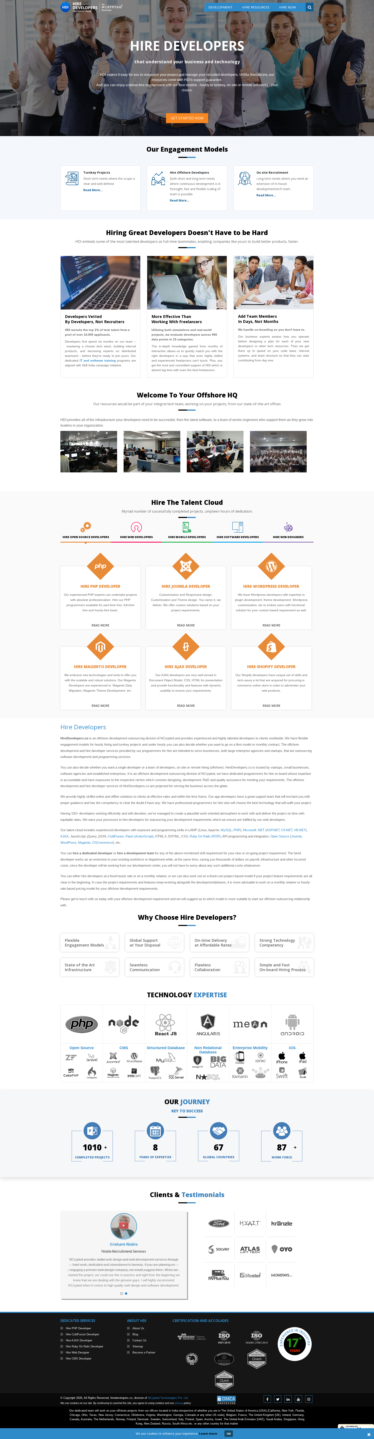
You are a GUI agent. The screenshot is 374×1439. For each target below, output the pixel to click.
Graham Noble (124, 1244)
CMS (123, 1048)
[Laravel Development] (92, 1057)
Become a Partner (143, 1352)
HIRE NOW (287, 7)
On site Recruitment (272, 172)
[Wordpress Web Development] (134, 1057)
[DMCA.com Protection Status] (226, 1397)
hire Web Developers (136, 537)
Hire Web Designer (77, 1352)
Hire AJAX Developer (186, 666)
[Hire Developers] (91, 4)
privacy (179, 1403)
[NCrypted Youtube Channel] (298, 1399)
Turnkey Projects (96, 172)
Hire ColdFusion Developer (82, 1334)
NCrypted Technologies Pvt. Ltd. (168, 1397)
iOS (292, 1048)
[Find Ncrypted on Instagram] (309, 1399)
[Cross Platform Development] (260, 1072)
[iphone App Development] (281, 1057)
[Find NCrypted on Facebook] (267, 1399)
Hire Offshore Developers (189, 172)
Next (174, 1254)
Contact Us (139, 1340)
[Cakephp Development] (71, 1072)
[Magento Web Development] (113, 1072)
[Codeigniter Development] (92, 1072)
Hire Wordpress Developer (271, 586)
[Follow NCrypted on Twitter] (277, 1399)
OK (229, 1434)
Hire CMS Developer (78, 1358)
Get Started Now (187, 118)
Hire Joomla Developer (186, 586)
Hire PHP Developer (100, 586)
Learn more (208, 1433)
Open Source (81, 1048)
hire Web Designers (288, 537)
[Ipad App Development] (302, 1057)
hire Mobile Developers (187, 537)
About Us (138, 1328)
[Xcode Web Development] (302, 1072)
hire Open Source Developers (86, 537)
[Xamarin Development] (240, 1072)
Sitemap (137, 1346)
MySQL (226, 830)
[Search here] (310, 7)
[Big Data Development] (218, 1061)
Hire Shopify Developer (271, 666)
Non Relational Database (208, 1050)
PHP (237, 830)
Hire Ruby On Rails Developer (84, 1346)
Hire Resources (255, 7)
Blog (135, 1334)
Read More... (93, 190)
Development (220, 7)
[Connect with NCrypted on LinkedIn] (288, 1399)
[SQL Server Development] (176, 1072)
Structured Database (166, 1048)
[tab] (85, 531)
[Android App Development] (292, 1024)
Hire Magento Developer (100, 666)
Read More (100, 625)
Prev (72, 1254)
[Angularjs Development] (208, 1024)
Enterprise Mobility (250, 1048)
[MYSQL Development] (166, 1057)
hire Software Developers (238, 537)
